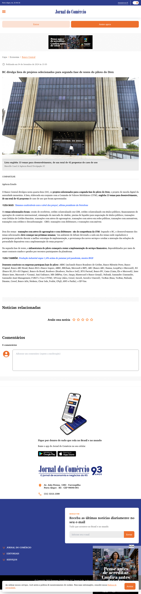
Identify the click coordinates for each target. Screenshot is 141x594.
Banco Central (28, 57)
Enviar (129, 534)
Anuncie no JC (123, 3)
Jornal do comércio (19, 547)
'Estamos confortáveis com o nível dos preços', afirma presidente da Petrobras (51, 205)
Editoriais (13, 553)
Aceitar (130, 586)
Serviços (12, 559)
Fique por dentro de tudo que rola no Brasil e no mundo (70, 440)
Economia (14, 57)
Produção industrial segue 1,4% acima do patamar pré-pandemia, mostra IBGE (56, 258)
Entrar (36, 24)
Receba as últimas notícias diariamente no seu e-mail (101, 520)
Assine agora (105, 24)
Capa (4, 57)
